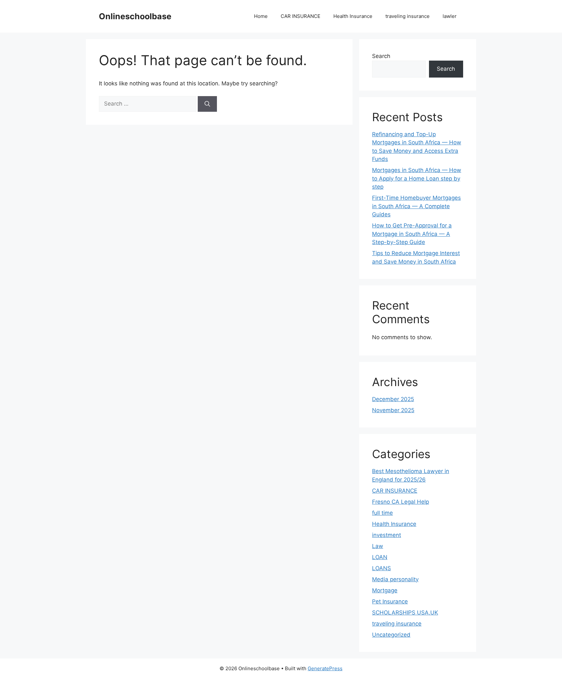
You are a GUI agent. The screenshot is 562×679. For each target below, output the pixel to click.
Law (377, 546)
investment (386, 535)
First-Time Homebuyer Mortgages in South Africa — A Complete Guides (416, 206)
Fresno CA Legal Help (400, 501)
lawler (450, 16)
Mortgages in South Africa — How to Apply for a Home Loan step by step (416, 178)
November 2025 (393, 410)
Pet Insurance (390, 601)
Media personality (395, 579)
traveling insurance (407, 16)
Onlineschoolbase (135, 16)
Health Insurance (352, 16)
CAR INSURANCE (300, 16)
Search (381, 56)
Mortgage (384, 590)
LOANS (381, 568)
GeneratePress (325, 668)
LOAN (379, 557)
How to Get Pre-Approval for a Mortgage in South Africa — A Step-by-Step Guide (412, 233)
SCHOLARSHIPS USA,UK (405, 612)
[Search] (207, 104)
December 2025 (393, 399)
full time (382, 513)
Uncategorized (391, 634)
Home (261, 16)
